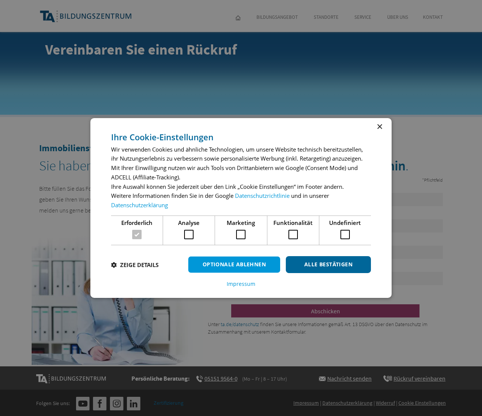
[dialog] (241, 208)
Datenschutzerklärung (139, 205)
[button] (135, 265)
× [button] (379, 127)
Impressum (241, 284)
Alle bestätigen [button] (328, 264)
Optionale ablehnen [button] (234, 264)
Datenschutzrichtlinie (262, 195)
